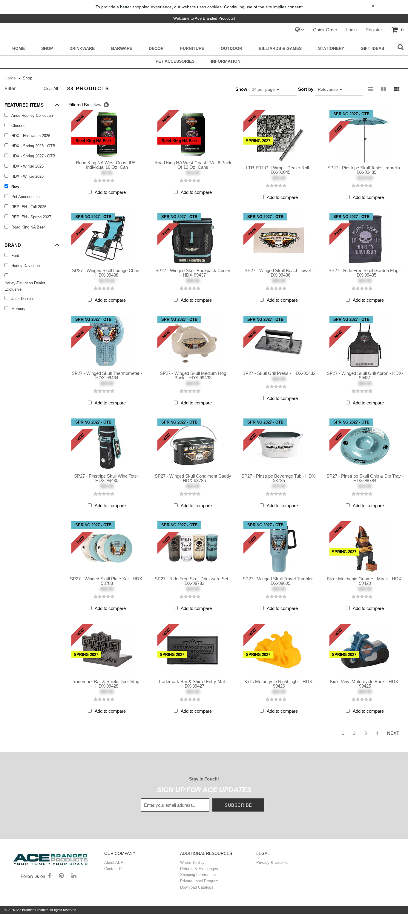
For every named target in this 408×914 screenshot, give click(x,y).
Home (18, 48)
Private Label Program (199, 881)
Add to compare (110, 192)
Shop (47, 48)
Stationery (331, 48)
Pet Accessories (175, 61)
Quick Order (325, 29)
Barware (121, 48)
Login (351, 29)
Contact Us (114, 869)
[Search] (401, 47)
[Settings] (300, 29)
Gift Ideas (372, 48)
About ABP (113, 862)
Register (374, 29)
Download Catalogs (196, 887)
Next (393, 733)
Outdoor (231, 48)
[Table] (383, 89)
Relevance (328, 89)
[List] (370, 89)
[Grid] (397, 89)
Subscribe (238, 805)
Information (225, 61)
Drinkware (82, 48)
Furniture (192, 48)
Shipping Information (198, 874)
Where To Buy (192, 862)
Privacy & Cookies (272, 862)
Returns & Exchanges (199, 869)
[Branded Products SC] (50, 859)
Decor (156, 48)
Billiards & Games (280, 48)
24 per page (264, 89)
